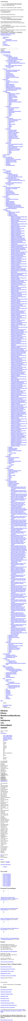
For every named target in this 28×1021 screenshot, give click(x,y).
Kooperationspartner (10, 192)
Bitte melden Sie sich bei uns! (7, 1019)
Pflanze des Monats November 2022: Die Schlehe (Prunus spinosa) (18, 594)
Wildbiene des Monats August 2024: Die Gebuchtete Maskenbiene (18, 255)
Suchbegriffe (3, 48)
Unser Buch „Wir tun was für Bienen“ (8, 975)
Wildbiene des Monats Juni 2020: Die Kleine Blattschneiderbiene (18, 358)
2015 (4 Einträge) (6, 885)
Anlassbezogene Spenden (11, 672)
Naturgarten (8, 479)
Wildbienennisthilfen (12, 449)
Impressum (3, 33)
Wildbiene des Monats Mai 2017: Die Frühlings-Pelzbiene (18, 417)
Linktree (7, 195)
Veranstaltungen (6, 653)
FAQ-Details (13, 452)
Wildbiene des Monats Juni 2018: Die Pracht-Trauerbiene (18, 396)
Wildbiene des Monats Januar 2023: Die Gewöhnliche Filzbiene (19, 299)
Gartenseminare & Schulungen (12, 199)
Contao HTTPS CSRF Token (8, 5)
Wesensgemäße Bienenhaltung (14, 461)
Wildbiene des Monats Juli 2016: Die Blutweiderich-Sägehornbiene (18, 433)
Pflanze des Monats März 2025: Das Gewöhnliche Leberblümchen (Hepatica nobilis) (19, 514)
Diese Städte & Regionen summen (15, 176)
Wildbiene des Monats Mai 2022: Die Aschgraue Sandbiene (18, 318)
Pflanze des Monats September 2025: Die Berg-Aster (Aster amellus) (18, 497)
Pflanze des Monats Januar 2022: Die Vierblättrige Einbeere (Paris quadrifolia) (18, 625)
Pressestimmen (11, 682)
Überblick (8, 197)
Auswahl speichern (4, 32)
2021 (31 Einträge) (7, 878)
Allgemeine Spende (10, 667)
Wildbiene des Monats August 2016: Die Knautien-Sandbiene (18, 431)
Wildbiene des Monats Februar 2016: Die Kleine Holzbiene (18, 445)
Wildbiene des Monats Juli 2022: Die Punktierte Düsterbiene (18, 314)
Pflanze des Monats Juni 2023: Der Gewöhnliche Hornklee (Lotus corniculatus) (18, 572)
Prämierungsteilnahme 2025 (14, 685)
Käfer (9, 474)
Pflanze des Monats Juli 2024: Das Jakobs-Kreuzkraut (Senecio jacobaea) (19, 538)
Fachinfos (5, 209)
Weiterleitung (8, 170)
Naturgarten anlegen (12, 481)
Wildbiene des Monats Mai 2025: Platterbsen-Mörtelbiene (18, 234)
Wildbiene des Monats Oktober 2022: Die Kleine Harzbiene (18, 306)
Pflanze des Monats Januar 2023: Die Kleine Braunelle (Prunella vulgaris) (18, 588)
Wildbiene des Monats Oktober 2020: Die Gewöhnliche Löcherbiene (18, 349)
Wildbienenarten (11, 213)
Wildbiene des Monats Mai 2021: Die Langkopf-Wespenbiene (18, 342)
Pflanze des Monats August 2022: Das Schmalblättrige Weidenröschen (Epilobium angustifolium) (19, 604)
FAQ (7, 689)
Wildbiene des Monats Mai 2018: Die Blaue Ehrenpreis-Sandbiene (18, 398)
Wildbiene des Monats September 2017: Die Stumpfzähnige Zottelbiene (19, 408)
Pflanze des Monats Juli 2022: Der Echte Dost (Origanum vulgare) (18, 607)
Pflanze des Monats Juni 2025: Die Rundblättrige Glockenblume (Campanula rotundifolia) (18, 505)
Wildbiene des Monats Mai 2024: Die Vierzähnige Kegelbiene (18, 262)
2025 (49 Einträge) (7, 874)
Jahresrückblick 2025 (5, 1000)
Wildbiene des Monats (12, 215)
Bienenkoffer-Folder (5, 998)
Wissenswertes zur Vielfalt (13, 649)
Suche (7, 696)
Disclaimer (7, 33)
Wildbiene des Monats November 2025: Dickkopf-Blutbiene (19, 219)
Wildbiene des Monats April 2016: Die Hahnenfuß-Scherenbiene (19, 440)
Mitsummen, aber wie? (13, 174)
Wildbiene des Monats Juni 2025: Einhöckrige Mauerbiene (18, 231)
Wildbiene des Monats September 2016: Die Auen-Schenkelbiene (19, 429)
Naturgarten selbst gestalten (14, 179)
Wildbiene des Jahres (12, 214)
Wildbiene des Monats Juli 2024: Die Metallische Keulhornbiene (18, 257)
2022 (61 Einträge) (7, 877)
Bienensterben (11, 458)
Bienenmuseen (11, 462)
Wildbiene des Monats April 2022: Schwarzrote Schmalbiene (18, 321)
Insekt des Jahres (11, 475)
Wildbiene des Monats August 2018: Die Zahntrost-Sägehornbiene (18, 391)
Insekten (7, 468)
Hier (1, 854)
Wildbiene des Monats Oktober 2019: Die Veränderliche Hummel (18, 368)
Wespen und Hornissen (13, 471)
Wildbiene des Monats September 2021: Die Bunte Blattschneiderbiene (19, 332)
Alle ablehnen (19, 32)
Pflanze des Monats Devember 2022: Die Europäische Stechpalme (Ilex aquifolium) (18, 591)
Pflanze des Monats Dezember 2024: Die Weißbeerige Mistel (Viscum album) (19, 523)
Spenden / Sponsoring (7, 666)
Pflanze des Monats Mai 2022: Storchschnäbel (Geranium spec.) (18, 613)
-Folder (6, 989)
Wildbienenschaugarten (10, 203)
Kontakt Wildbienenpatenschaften (15, 670)
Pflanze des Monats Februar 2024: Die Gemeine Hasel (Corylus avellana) (19, 551)
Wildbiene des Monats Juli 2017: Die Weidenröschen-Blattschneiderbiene (18, 412)
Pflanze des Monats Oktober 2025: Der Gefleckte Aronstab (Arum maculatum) (19, 494)
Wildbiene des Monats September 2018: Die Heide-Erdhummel (19, 389)
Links (9, 185)
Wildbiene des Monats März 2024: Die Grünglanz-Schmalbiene (19, 266)
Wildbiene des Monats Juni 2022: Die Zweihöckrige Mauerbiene (18, 316)
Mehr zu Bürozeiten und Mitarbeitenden (9, 951)
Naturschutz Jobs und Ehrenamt (12, 194)
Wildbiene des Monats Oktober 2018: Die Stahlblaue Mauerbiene (18, 386)
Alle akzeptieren (12, 32)
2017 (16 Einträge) (7, 883)
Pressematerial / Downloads (14, 683)
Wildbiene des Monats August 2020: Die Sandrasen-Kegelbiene (18, 353)
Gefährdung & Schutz (12, 448)
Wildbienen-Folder (4, 996)
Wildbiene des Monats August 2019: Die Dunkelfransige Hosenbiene (18, 372)
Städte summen (9, 173)
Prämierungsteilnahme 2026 (14, 686)
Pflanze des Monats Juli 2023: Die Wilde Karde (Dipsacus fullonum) (18, 570)
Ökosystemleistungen (12, 646)
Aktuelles (5, 658)
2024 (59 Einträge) (7, 875)
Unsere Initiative (7, 971)
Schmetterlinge (11, 472)
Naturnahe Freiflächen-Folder (7, 994)
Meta (4, 678)
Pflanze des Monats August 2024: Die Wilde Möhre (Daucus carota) (19, 536)
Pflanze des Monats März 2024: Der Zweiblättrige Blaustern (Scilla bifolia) (19, 549)
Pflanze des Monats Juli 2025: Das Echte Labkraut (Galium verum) (18, 503)
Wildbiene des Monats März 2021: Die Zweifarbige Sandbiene (19, 346)
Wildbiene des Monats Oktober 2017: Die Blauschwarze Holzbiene (18, 405)
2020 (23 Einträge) (7, 879)
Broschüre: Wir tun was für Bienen (8, 1007)
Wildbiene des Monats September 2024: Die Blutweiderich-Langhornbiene (19, 252)
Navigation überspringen (6, 34)
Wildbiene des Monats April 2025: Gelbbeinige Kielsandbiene (18, 236)
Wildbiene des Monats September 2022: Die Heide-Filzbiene (19, 309)
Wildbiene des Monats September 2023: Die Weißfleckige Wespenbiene (19, 281)
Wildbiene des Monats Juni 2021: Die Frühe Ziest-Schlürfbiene (18, 339)
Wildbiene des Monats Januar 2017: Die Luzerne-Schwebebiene (19, 424)
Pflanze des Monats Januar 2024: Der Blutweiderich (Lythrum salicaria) (18, 553)
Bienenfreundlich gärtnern (11, 177)
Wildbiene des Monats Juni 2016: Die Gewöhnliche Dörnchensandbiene (18, 436)
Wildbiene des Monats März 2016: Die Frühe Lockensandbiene (19, 443)
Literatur (10, 454)
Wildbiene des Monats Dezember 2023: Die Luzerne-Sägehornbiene (19, 274)
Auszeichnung (3, 733)
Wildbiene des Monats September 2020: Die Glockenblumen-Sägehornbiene (19, 351)
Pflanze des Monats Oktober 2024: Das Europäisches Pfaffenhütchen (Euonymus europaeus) (19, 529)
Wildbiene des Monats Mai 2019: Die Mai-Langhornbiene (18, 379)
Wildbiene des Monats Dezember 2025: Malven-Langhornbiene (19, 217)
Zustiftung (8, 675)
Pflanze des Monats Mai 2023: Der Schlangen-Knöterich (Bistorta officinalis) (18, 576)
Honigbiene (8, 456)
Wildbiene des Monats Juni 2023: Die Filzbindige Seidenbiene (18, 288)
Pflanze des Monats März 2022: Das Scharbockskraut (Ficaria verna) (18, 619)
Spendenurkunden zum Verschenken (13, 669)
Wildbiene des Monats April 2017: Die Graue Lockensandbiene (19, 419)
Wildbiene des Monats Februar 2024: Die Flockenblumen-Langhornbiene (18, 269)
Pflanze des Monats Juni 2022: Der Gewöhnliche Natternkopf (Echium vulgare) (18, 610)
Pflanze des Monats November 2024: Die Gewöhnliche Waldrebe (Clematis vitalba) (19, 525)
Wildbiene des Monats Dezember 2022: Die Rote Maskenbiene (19, 302)
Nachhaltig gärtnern (12, 482)
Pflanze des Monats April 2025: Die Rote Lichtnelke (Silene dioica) (18, 511)
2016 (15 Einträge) (7, 884)
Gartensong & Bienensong (11, 208)
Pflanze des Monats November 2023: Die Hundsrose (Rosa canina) (18, 558)
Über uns (5, 186)
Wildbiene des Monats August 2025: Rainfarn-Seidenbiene (18, 227)
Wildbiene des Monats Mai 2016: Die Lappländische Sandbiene (18, 438)
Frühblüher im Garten (12, 636)
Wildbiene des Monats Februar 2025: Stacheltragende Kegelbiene (18, 241)
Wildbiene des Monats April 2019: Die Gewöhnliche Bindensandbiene (19, 382)
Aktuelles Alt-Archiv (12, 662)
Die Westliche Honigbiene (13, 457)
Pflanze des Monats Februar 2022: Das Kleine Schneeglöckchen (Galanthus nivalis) (19, 622)
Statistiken (4, 19)
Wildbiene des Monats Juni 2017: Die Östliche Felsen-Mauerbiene (18, 415)
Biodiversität (8, 642)
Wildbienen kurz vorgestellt (14, 212)
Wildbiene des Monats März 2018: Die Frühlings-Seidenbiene (19, 403)
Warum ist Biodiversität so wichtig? (15, 645)
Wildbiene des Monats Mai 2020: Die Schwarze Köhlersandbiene (18, 361)
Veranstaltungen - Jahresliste (11, 656)
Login (19, 1009)
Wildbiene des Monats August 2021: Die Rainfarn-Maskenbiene (18, 335)
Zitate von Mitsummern (13, 175)
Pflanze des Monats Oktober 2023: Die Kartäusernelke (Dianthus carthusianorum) (19, 561)
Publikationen (8, 679)
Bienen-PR (5, 196)
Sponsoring (8, 676)
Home (4, 169)
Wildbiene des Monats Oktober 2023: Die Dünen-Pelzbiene (18, 278)
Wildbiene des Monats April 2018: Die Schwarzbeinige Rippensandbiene (19, 400)
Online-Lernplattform (12, 484)
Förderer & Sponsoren (10, 193)
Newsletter (8, 693)
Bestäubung (10, 469)
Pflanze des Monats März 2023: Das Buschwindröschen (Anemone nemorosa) (18, 583)
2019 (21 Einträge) (7, 881)
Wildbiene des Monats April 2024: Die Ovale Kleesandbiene (19, 264)
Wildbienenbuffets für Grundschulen (13, 205)
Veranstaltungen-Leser (10, 657)
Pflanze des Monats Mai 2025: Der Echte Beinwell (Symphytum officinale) (19, 509)
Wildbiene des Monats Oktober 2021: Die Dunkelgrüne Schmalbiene (18, 330)
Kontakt (7, 684)
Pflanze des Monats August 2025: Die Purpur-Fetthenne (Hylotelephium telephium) (19, 500)
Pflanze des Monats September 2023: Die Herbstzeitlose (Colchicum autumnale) (18, 564)
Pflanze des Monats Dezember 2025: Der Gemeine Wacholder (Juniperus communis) (18, 488)
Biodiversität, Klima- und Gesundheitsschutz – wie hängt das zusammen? (10, 939)
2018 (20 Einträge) (7, 882)
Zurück (2, 859)
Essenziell (4, 4)
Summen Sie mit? (6, 172)
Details (12, 464)
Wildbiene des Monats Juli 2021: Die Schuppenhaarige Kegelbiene (18, 337)
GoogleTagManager (6, 25)
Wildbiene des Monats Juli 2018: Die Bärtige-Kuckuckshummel (18, 393)
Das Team (8, 189)
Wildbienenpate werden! (6, 973)
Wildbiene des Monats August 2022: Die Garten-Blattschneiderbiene (18, 311)
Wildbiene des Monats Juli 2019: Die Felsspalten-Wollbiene (18, 375)
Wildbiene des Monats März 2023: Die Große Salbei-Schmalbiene (19, 295)
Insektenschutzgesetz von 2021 (14, 470)
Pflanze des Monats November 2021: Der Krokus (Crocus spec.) (18, 631)
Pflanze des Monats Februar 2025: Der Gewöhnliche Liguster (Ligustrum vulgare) (19, 517)
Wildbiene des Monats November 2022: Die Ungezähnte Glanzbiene (19, 304)
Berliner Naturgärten (10, 202)
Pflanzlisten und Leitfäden (13, 483)
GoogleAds (4, 28)
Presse (7, 680)
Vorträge (7, 200)
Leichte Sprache (9, 695)
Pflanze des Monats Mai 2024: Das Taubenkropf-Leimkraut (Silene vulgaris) (18, 543)
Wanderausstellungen (10, 201)
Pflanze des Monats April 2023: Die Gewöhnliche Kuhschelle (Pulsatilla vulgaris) (18, 580)
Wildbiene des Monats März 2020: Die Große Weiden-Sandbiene (19, 365)
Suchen (2, 50)
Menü (2, 700)
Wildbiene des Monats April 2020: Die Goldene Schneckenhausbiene (19, 363)
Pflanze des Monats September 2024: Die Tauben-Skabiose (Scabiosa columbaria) (18, 533)
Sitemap (7, 697)
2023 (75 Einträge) (7, 876)
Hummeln (10, 447)
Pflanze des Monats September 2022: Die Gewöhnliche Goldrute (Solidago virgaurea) (18, 601)
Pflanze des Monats (12, 485)
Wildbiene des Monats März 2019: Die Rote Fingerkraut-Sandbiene (19, 384)
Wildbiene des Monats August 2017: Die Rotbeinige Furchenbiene (18, 410)
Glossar (9, 451)
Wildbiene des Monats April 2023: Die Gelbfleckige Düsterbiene (19, 292)
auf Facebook (8, 968)
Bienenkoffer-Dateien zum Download (16, 207)
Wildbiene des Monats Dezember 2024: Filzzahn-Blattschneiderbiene (19, 245)
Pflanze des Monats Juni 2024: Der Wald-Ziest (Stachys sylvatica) (18, 540)
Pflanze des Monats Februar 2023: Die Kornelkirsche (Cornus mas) (19, 586)
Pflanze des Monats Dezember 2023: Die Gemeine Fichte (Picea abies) (18, 556)
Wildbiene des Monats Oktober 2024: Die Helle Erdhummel (18, 250)
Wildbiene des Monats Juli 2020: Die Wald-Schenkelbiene (18, 356)
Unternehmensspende (10, 677)
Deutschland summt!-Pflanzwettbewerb (14, 182)
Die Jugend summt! (10, 183)
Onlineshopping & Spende (11, 673)
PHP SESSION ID (6, 12)
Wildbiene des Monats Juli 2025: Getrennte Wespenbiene (17, 229)
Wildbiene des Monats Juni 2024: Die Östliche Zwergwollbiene (18, 259)
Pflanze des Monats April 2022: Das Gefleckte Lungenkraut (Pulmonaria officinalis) (18, 616)
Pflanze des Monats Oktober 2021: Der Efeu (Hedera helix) (19, 633)
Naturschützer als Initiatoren (11, 188)
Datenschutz (12, 33)
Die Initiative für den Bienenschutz (13, 187)
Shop (4, 665)
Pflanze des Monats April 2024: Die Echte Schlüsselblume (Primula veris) (18, 546)
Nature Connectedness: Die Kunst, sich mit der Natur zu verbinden (9, 919)
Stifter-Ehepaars (4, 781)
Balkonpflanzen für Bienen (13, 637)
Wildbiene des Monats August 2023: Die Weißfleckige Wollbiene (18, 283)
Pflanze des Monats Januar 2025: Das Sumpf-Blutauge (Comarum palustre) (18, 520)
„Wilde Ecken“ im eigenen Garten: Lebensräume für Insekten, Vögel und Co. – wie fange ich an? (10, 898)
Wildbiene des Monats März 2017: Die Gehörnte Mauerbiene (19, 422)
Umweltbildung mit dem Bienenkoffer (13, 206)
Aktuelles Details (11, 660)
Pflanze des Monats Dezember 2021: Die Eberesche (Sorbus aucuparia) (18, 628)
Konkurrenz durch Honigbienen (14, 450)
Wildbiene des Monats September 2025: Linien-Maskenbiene (19, 224)
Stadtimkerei (10, 459)
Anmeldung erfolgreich (10, 655)
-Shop (6, 966)
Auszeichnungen (9, 190)
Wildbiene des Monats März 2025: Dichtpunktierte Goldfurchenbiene (18, 238)
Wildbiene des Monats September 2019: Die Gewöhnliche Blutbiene (19, 370)
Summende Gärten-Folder (6, 991)
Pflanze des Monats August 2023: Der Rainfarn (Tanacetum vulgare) (19, 567)
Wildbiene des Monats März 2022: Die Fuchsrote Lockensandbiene (19, 323)
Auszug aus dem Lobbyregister (7, 961)
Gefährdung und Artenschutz (14, 648)
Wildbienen (8, 210)
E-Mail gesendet (14, 671)
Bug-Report (8, 698)
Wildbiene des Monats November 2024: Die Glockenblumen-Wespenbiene (19, 248)
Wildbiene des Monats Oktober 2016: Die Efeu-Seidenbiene (18, 426)
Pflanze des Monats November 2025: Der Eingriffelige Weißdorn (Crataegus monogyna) (19, 491)
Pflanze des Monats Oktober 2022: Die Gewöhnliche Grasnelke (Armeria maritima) (19, 597)
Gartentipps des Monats (13, 635)
